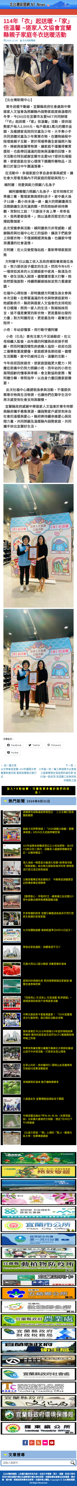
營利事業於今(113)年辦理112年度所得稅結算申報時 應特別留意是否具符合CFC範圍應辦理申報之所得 (48, 1035)
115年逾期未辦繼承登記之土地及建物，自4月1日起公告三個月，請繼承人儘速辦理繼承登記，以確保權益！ (48, 849)
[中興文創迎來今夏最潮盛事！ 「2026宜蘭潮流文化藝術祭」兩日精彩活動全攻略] (12, 1020)
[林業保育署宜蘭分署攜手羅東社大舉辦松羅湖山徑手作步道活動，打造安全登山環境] (12, 1054)
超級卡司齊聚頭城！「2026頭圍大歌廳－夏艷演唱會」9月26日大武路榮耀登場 (48, 830)
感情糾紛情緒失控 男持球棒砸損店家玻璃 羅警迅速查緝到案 (47, 982)
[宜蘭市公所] (38, 1231)
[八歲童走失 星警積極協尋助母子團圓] (12, 1104)
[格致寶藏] (38, 1177)
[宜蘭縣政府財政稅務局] (38, 1339)
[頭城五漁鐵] (38, 1217)
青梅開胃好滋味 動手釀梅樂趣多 (41, 1081)
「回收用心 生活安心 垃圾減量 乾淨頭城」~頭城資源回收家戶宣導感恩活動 (47, 999)
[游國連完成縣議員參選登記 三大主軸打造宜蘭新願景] (12, 817)
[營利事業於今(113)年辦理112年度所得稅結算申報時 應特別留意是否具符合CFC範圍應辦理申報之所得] (12, 1037)
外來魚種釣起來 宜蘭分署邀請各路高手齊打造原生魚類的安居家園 (48, 915)
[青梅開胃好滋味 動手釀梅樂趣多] (12, 1087)
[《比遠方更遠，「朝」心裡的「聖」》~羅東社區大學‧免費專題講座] (12, 1138)
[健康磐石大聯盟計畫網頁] (38, 1204)
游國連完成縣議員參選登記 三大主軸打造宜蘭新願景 (48, 813)
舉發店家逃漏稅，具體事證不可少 (42, 946)
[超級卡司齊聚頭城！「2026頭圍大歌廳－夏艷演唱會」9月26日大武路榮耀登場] (12, 834)
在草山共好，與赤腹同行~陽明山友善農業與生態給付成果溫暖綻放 (47, 1067)
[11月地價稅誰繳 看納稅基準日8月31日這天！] (12, 935)
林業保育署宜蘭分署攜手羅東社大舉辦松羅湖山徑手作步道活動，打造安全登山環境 (48, 1050)
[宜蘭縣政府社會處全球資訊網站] (38, 1379)
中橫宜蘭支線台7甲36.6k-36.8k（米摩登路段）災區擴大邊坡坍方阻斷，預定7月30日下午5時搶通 (47, 1119)
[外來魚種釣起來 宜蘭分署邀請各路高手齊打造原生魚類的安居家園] (12, 919)
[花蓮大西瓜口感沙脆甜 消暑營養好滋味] (12, 969)
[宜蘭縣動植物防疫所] (38, 1271)
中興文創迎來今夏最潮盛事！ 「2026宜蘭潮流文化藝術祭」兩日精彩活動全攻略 (47, 1016)
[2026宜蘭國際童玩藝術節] (38, 1163)
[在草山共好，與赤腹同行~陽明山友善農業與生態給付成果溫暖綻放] (12, 1070)
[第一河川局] (38, 1244)
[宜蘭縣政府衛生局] (38, 1352)
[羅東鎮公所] (38, 1433)
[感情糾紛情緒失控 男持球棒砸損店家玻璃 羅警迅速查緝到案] (12, 986)
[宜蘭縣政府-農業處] (38, 1325)
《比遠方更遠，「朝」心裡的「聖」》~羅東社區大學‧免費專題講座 (47, 1134)
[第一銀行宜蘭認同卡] (38, 1285)
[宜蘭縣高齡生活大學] (38, 1258)
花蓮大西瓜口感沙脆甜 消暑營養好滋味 (44, 963)
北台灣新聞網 (28, 40)
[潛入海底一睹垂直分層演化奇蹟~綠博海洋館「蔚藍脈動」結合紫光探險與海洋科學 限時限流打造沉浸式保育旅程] (12, 868)
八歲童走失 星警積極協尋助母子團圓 (43, 1098)
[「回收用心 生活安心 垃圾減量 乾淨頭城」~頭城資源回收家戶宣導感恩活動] (12, 1003)
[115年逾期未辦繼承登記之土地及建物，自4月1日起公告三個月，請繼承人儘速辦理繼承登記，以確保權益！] (12, 851)
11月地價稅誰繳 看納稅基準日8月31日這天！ (48, 930)
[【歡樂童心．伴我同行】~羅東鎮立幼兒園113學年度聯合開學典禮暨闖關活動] (12, 902)
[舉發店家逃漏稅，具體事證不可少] (12, 952)
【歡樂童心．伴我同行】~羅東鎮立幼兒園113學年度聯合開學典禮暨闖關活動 (48, 898)
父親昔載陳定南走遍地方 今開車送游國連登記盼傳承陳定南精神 (48, 881)
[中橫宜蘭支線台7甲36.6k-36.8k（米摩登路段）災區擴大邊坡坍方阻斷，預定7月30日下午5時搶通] (12, 1121)
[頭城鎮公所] (38, 1393)
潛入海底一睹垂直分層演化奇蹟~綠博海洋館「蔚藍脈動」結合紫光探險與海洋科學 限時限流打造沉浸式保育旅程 (48, 866)
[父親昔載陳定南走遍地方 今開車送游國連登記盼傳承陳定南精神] (12, 885)
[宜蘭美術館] (38, 1190)
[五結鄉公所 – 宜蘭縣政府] (38, 1298)
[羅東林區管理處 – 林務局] (38, 1366)
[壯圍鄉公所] (38, 1312)
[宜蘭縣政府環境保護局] (38, 1420)
